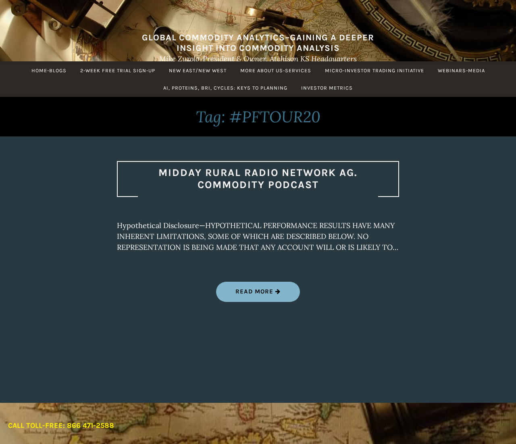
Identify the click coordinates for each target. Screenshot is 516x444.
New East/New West (198, 70)
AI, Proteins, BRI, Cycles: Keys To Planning (225, 88)
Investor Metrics (327, 88)
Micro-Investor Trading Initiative (374, 70)
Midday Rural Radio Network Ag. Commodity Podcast (258, 179)
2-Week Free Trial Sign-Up (117, 70)
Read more (267, 295)
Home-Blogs (49, 70)
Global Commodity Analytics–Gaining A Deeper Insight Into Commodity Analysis (258, 42)
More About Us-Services (275, 70)
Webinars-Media (461, 70)
